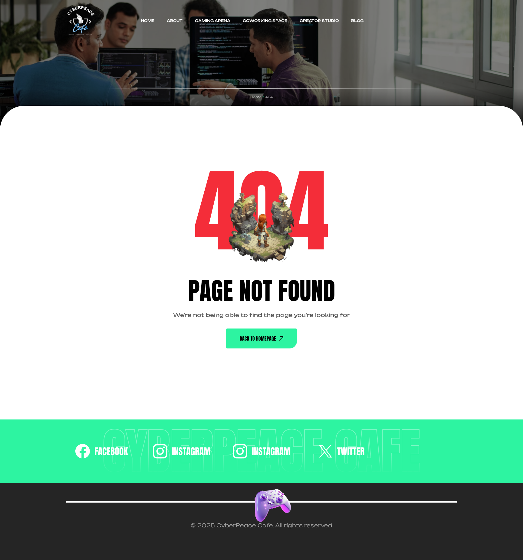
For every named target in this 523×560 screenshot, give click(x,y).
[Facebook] (101, 451)
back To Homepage (258, 338)
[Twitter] (341, 451)
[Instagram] (182, 451)
